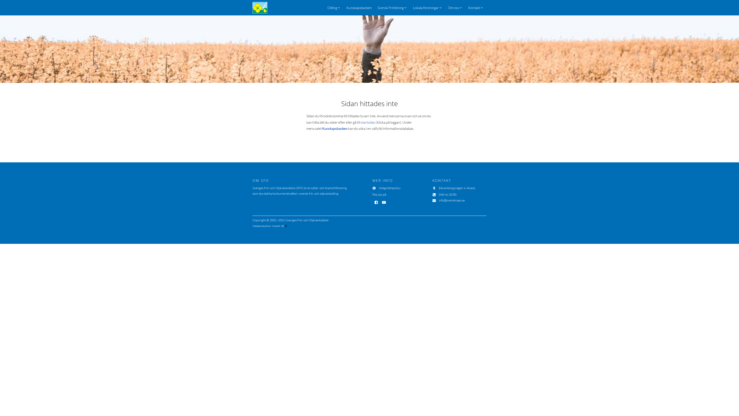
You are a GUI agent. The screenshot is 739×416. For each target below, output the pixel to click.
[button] (392, 8)
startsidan (368, 122)
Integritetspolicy (390, 188)
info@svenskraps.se (452, 200)
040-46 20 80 (447, 194)
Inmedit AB (278, 225)
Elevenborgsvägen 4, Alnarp (457, 188)
